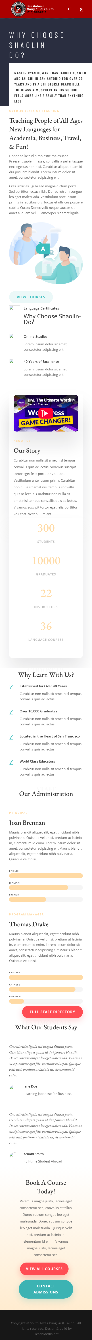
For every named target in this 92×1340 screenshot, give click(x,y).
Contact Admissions (45, 1289)
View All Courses (44, 1268)
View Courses (31, 297)
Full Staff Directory (52, 1011)
